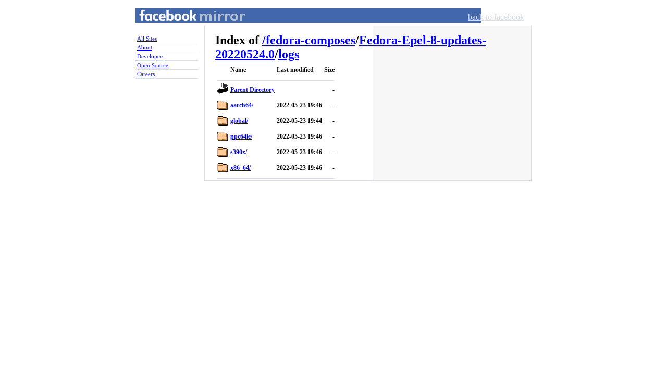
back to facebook (496, 16)
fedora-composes (310, 40)
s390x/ (238, 152)
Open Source (152, 65)
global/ (239, 120)
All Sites (147, 38)
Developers (150, 56)
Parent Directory (252, 89)
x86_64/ (240, 167)
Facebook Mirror (182, 27)
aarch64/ (241, 105)
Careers (146, 74)
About (144, 47)
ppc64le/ (241, 136)
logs (288, 54)
